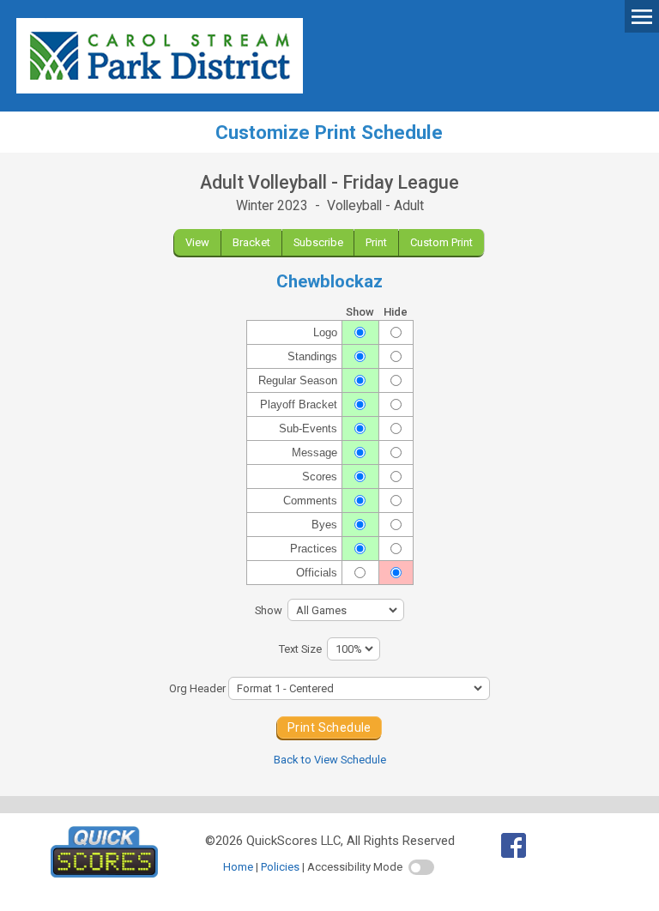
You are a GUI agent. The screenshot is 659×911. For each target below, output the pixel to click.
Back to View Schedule (330, 759)
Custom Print (441, 242)
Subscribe (318, 242)
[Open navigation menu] (642, 15)
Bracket (251, 242)
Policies (280, 866)
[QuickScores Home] (104, 873)
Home (238, 866)
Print (376, 242)
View (197, 242)
